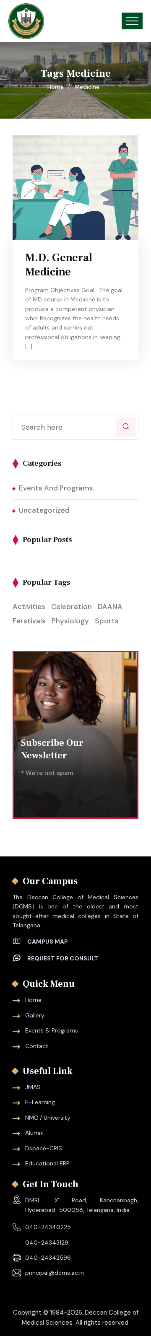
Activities (29, 606)
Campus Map (47, 941)
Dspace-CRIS (43, 1148)
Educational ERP (47, 1163)
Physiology (70, 620)
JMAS (33, 1087)
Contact (36, 1046)
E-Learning (40, 1102)
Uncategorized (44, 510)
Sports (107, 620)
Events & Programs (51, 1030)
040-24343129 (46, 1242)
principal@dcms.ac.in (54, 1272)
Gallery (34, 1015)
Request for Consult (62, 958)
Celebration (71, 606)
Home (57, 87)
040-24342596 (48, 1257)
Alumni (34, 1132)
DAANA (110, 606)
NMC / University (47, 1117)
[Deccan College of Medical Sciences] (26, 21)
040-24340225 (48, 1227)
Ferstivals (29, 620)
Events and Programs (56, 488)
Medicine (87, 87)
